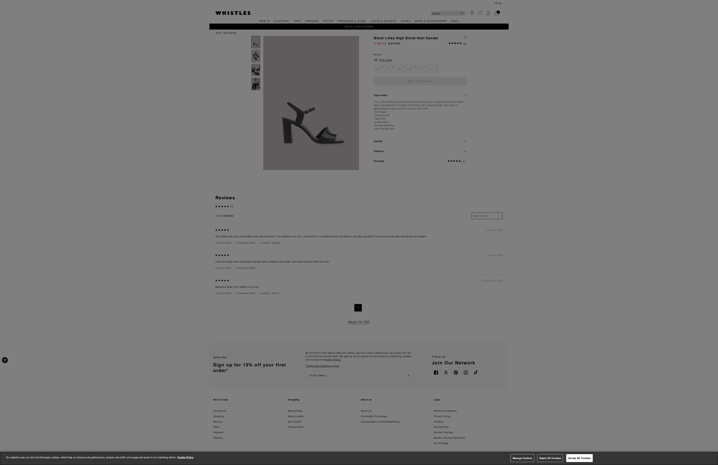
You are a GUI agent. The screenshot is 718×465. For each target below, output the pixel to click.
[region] (359, 458)
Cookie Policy (185, 457)
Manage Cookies (522, 458)
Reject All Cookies (550, 458)
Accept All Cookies (579, 458)
